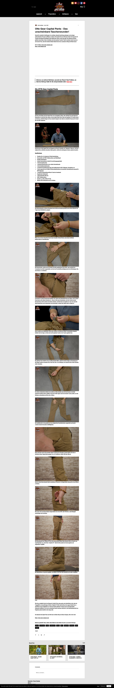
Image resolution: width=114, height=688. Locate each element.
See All (84, 642)
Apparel (36, 630)
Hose (47, 625)
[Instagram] (78, 3)
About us (29, 682)
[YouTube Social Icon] (75, 3)
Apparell (66, 625)
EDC (62, 625)
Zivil (76, 625)
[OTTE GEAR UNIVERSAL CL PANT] (57, 650)
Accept (109, 686)
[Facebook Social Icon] (81, 3)
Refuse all (103, 686)
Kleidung (72, 625)
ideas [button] (98, 686)
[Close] (112, 686)
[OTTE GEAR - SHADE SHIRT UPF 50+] (37, 650)
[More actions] (78, 25)
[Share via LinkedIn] (41, 634)
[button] (84, 7)
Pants (37, 625)
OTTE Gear (42, 625)
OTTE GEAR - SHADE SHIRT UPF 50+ (36, 657)
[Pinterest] (84, 3)
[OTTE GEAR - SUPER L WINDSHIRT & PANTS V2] (76, 650)
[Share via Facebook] (35, 634)
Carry (58, 625)
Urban (37, 627)
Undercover (52, 625)
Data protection (65, 686)
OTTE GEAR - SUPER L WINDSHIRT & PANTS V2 (75, 657)
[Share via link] (44, 634)
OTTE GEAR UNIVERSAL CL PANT (56, 657)
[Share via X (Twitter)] (38, 634)
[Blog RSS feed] (72, 3)
